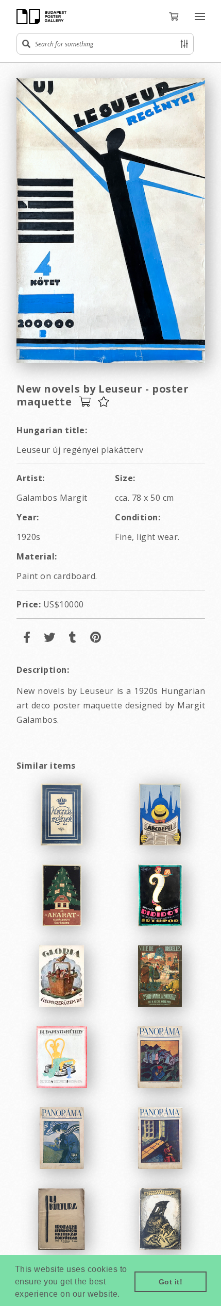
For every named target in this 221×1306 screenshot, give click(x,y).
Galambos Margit (52, 497)
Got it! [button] (171, 1282)
